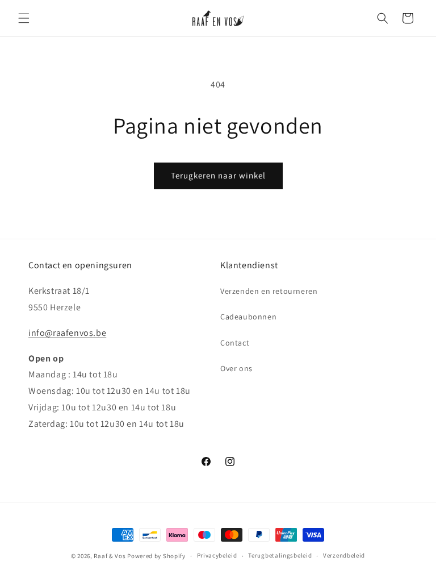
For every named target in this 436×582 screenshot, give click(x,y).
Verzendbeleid (344, 555)
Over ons (236, 368)
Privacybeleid (217, 555)
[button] (23, 18)
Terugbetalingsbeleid (280, 555)
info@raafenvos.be (67, 333)
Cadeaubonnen (248, 316)
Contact (234, 343)
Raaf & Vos (109, 556)
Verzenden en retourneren (268, 291)
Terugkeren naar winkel (218, 175)
